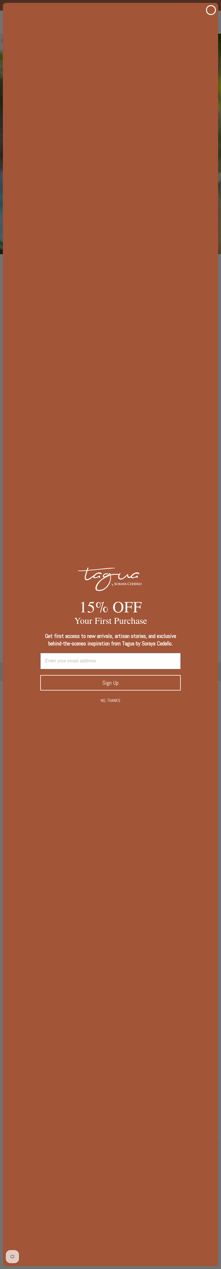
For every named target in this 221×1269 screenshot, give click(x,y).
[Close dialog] (211, 10)
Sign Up (110, 682)
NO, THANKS (110, 700)
